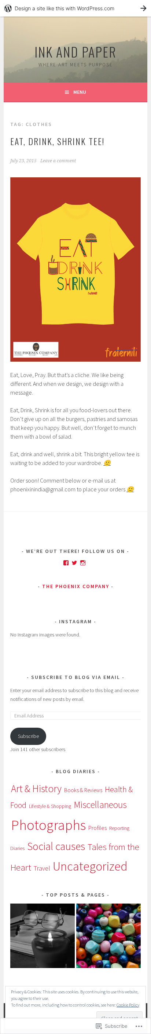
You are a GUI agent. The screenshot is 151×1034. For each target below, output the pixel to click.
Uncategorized (90, 866)
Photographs (48, 825)
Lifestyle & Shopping (50, 806)
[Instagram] (83, 563)
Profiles (97, 828)
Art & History (36, 788)
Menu (79, 92)
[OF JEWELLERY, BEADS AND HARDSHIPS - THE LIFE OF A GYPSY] (108, 937)
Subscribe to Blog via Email (75, 677)
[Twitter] (74, 563)
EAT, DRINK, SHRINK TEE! (57, 141)
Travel (42, 868)
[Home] (42, 937)
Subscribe (28, 736)
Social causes (56, 846)
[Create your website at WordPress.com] (75, 8)
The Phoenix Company (75, 586)
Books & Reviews (83, 790)
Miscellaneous (100, 804)
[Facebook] (66, 563)
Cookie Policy (128, 1005)
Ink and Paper (75, 51)
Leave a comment (58, 160)
